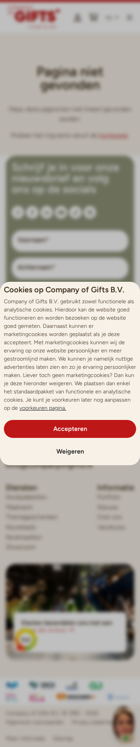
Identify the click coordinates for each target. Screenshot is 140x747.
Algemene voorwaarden (35, 722)
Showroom (20, 547)
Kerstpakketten (26, 497)
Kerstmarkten (24, 537)
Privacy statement (94, 722)
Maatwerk (19, 507)
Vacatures (111, 527)
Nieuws (107, 507)
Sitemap (63, 738)
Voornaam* (33, 240)
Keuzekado (21, 527)
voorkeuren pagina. (42, 408)
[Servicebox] (123, 730)
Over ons (109, 517)
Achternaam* (36, 267)
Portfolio (109, 497)
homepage (113, 135)
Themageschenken (32, 517)
